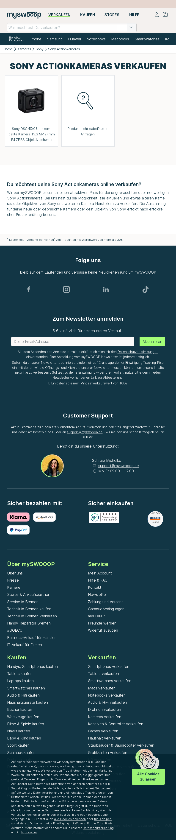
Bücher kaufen (19, 709)
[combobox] (71, 27)
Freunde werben (102, 623)
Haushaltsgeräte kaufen (27, 702)
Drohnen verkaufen (104, 709)
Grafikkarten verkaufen (107, 752)
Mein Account (100, 573)
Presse (13, 580)
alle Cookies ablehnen (70, 819)
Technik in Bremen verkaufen (32, 616)
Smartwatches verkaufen (109, 680)
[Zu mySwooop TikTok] (145, 289)
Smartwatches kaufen (26, 688)
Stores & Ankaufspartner (28, 594)
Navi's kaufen (18, 731)
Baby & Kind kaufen (24, 738)
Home (8, 49)
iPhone (35, 39)
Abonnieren (152, 341)
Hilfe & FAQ (97, 580)
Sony (40, 49)
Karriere (13, 587)
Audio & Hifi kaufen (23, 695)
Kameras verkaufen (104, 716)
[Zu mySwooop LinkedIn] (105, 289)
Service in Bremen (22, 601)
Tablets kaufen (20, 673)
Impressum (29, 832)
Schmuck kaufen (21, 752)
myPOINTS (97, 616)
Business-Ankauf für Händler (31, 637)
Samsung (55, 39)
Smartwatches (147, 39)
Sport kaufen (18, 745)
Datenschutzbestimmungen (138, 352)
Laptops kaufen (20, 680)
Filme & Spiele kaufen (25, 724)
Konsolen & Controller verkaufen (115, 724)
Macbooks (120, 39)
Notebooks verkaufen (107, 695)
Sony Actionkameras (64, 49)
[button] (131, 27)
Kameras (24, 49)
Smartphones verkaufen (108, 666)
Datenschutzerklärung (98, 828)
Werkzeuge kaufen (23, 716)
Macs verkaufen (102, 688)
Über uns (15, 573)
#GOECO (14, 630)
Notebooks (96, 39)
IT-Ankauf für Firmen (24, 644)
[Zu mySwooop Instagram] (66, 289)
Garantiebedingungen (106, 609)
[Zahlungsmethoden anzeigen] (20, 517)
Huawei (74, 39)
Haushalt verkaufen (104, 738)
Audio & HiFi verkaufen (107, 702)
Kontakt (94, 587)
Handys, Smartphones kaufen (32, 666)
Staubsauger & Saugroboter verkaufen (121, 745)
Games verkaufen (103, 731)
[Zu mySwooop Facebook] (28, 289)
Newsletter (97, 594)
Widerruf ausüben (103, 630)
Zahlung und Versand (106, 601)
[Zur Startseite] (24, 15)
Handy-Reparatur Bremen (29, 623)
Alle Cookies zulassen (148, 776)
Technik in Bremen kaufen (29, 609)
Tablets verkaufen (103, 673)
